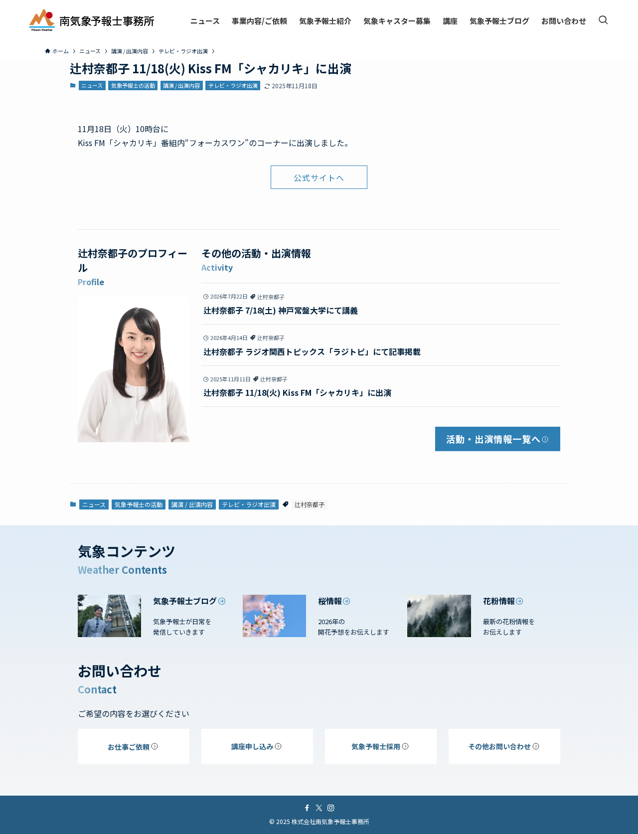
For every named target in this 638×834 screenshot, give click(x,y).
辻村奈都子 (309, 504)
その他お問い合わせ (499, 746)
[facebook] (307, 808)
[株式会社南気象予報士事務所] (92, 20)
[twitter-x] (319, 808)
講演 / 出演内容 (181, 85)
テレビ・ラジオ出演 (233, 85)
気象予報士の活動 (133, 85)
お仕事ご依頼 (129, 747)
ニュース (92, 85)
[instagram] (330, 808)
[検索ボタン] (603, 20)
